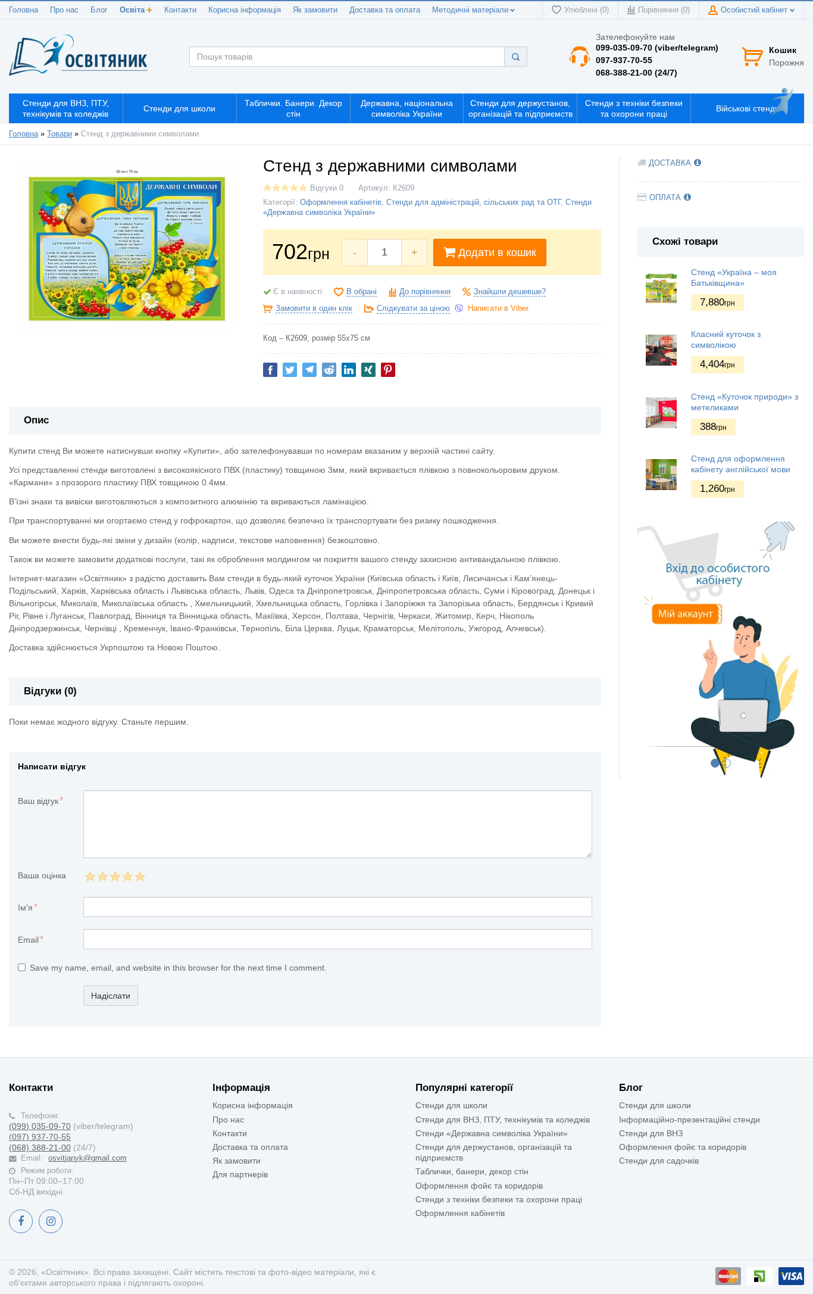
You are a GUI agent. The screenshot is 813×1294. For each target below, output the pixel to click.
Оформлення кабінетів (341, 202)
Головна (23, 10)
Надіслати (110, 995)
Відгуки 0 (326, 188)
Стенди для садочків (659, 1160)
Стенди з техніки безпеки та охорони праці (498, 1199)
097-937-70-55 (624, 60)
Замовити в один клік (314, 308)
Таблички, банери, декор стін (472, 1171)
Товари (59, 134)
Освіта (132, 10)
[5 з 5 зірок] (139, 876)
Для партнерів (240, 1174)
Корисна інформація (244, 10)
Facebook (21, 1221)
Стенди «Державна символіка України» (491, 1133)
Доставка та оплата (384, 10)
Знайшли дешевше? (510, 292)
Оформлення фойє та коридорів (479, 1185)
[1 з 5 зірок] (89, 876)
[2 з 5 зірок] (102, 876)
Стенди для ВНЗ (651, 1133)
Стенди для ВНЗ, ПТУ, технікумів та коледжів (502, 1119)
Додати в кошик (497, 252)
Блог (99, 10)
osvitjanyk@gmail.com (87, 1158)
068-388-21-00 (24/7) (636, 72)
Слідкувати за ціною (413, 308)
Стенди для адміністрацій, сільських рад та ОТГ (473, 202)
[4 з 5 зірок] (127, 876)
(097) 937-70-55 (40, 1137)
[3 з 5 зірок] (114, 876)
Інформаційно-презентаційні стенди (689, 1119)
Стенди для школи (451, 1105)
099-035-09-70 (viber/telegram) (657, 47)
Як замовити (315, 10)
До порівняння (425, 292)
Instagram (50, 1221)
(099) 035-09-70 (40, 1126)
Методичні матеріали (470, 10)
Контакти (180, 10)
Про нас (64, 10)
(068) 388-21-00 (40, 1147)
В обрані (361, 292)
